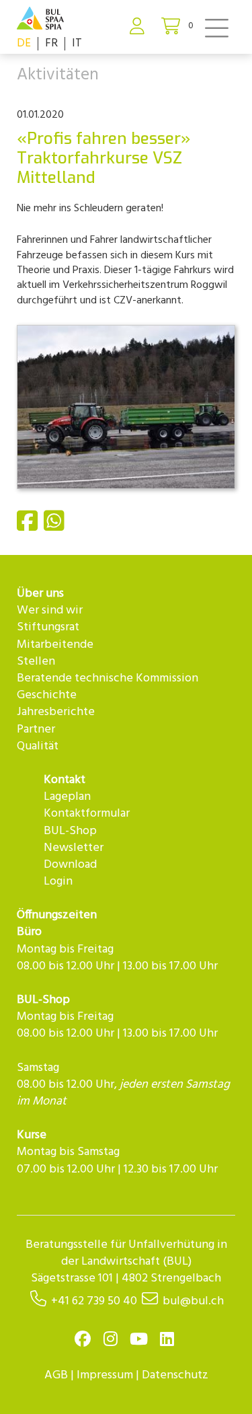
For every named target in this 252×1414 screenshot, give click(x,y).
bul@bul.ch (193, 1301)
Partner (36, 729)
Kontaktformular (87, 813)
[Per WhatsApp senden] (56, 526)
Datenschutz (175, 1375)
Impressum (105, 1375)
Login (58, 881)
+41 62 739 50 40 (94, 1301)
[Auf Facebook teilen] (29, 526)
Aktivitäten (58, 75)
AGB (56, 1375)
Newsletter (73, 848)
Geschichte (47, 695)
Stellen (36, 661)
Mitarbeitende (55, 645)
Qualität (37, 746)
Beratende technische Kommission (107, 678)
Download (70, 865)
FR (51, 43)
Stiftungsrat (48, 627)
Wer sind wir (50, 610)
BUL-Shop (70, 831)
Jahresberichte (56, 712)
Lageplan (67, 797)
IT (77, 43)
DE (24, 43)
